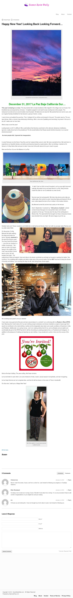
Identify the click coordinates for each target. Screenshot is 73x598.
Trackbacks (67, 473)
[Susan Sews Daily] (36, 6)
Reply (69, 480)
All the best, (5, 450)
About (63, 14)
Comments (60, 473)
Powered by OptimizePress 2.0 (11, 594)
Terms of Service (55, 596)
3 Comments (16, 19)
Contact (69, 14)
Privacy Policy (66, 596)
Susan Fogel (7, 19)
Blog (57, 14)
